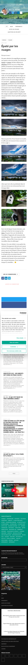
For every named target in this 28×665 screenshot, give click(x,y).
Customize (13, 346)
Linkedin (18, 13)
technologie (19, 536)
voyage (11, 540)
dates (3, 233)
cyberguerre (13, 524)
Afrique (4, 518)
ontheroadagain (17, 535)
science (7, 536)
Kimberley (20, 529)
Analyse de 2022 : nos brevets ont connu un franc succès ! (13, 374)
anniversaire (10, 518)
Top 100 (4, 538)
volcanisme (5, 540)
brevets (10, 520)
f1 (19, 526)
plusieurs (4, 64)
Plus (14, 473)
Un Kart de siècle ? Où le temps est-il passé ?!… (13, 455)
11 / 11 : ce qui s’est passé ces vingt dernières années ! (13, 398)
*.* (6, 26)
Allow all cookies (14, 342)
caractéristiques (18, 520)
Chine (3, 522)
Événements (18, 26)
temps (3, 62)
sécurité (13, 536)
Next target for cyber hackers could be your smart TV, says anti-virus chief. (14, 616)
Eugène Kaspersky (13, 526)
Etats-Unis (4, 526)
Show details (20, 338)
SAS (3, 536)
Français (22, 1)
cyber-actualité (22, 522)
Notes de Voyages (14, 29)
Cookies (3, 648)
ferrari (23, 526)
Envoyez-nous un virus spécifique (10, 641)
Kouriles (4, 531)
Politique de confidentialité (8, 639)
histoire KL (11, 527)
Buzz (11, 26)
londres (22, 531)
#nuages (10, 40)
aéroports (4, 520)
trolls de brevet (11, 538)
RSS (3, 660)
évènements (5, 542)
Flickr (24, 656)
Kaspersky (3, 644)
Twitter (13, 13)
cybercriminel (5, 524)
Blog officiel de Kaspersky (8, 646)
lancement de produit (13, 531)
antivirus (17, 518)
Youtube (19, 656)
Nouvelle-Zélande (17, 533)
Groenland (4, 527)
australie (23, 518)
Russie (24, 535)
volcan (18, 538)
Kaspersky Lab (13, 529)
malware (4, 533)
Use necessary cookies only (14, 351)
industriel (18, 527)
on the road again (6, 535)
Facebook (10, 13)
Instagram (15, 13)
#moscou (4, 40)
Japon (23, 527)
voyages (16, 540)
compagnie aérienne (11, 522)
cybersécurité (21, 524)
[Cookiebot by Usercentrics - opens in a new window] (20, 313)
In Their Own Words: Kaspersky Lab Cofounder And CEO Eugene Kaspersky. (14, 632)
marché (10, 533)
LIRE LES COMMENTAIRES (10, 274)
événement (12, 542)
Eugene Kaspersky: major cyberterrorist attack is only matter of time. (14, 624)
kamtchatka (5, 529)
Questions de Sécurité (14, 32)
